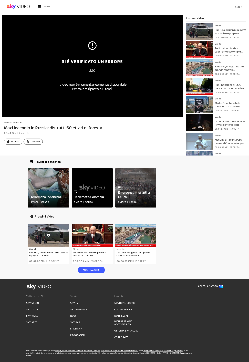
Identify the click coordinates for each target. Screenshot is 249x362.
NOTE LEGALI (121, 316)
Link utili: (119, 296)
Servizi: (74, 296)
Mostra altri (91, 270)
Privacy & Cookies (92, 350)
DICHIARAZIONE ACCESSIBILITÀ (123, 323)
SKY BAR (75, 322)
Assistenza (168, 350)
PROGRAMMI (77, 335)
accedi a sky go (208, 286)
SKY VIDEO (32, 316)
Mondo (17, 122)
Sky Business (78, 309)
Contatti (179, 350)
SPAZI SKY (76, 328)
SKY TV (74, 303)
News (7, 122)
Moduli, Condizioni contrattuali (69, 350)
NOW (73, 316)
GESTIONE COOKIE (124, 303)
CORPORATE (121, 337)
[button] (13, 142)
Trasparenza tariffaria (153, 350)
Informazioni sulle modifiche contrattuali (119, 350)
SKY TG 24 (32, 309)
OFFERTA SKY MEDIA (126, 330)
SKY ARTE (31, 322)
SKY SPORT (32, 303)
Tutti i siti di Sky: (35, 296)
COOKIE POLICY (123, 309)
